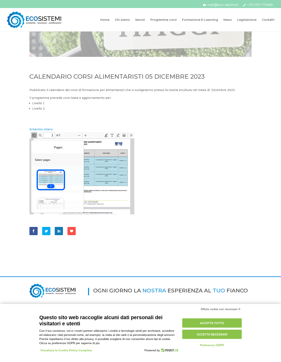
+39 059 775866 (260, 5)
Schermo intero (41, 129)
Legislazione (247, 20)
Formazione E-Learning (200, 20)
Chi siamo (122, 20)
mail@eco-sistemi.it (222, 5)
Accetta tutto (212, 323)
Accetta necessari (212, 334)
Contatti (268, 20)
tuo (219, 290)
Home (104, 20)
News (227, 20)
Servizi (140, 20)
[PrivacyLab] (169, 350)
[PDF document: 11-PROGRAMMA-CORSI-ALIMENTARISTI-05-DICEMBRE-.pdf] (81, 173)
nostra (154, 290)
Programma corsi (163, 20)
